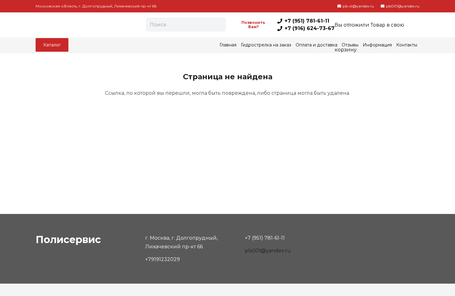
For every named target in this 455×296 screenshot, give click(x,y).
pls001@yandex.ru (268, 251)
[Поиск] (220, 24)
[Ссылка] (89, 24)
